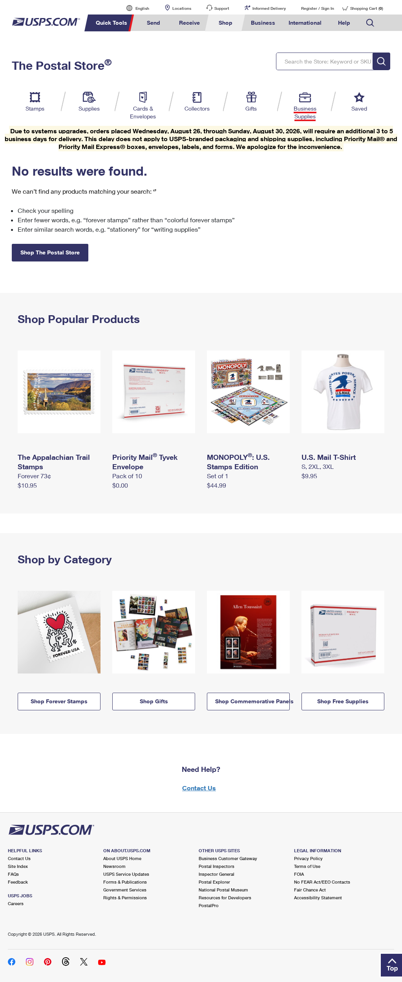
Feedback (18, 881)
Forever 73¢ (34, 475)
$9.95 (309, 475)
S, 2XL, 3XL (318, 466)
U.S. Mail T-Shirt (329, 457)
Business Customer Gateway (228, 858)
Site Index (18, 866)
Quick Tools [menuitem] (111, 22)
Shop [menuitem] (225, 22)
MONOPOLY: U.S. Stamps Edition (238, 462)
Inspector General (216, 874)
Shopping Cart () (366, 8)
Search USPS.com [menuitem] (370, 23)
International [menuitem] (305, 22)
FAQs (13, 874)
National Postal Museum (223, 889)
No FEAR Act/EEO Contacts (322, 881)
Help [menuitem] (344, 22)
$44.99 (216, 485)
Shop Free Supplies (343, 701)
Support (221, 8)
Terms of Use (307, 866)
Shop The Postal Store (50, 252)
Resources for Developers (225, 897)
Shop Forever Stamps (59, 701)
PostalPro (209, 905)
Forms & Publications (125, 881)
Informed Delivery (269, 8)
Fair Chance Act (310, 889)
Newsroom (114, 866)
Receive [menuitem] (189, 22)
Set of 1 (217, 475)
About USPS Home (122, 858)
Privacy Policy (308, 858)
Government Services (124, 889)
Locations (181, 8)
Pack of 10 (127, 475)
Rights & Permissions (125, 897)
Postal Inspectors (216, 866)
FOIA (299, 874)
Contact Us (199, 787)
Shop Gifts (154, 701)
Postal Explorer (214, 881)
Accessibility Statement (318, 897)
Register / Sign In (317, 8)
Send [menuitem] (153, 22)
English (134, 8)
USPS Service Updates (126, 874)
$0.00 (120, 485)
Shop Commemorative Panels (252, 701)
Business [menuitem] (263, 22)
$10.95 (27, 485)
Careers (16, 903)
